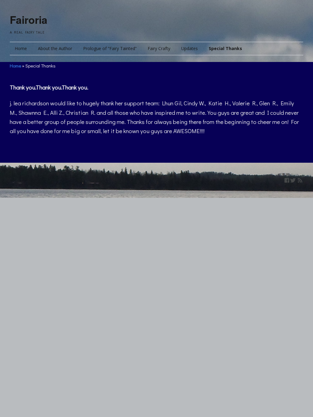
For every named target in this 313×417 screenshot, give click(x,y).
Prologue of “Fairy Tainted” (110, 48)
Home (21, 48)
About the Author (55, 48)
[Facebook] (287, 180)
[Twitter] (293, 180)
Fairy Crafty (159, 48)
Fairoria (28, 19)
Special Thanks (225, 48)
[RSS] (300, 180)
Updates (189, 48)
